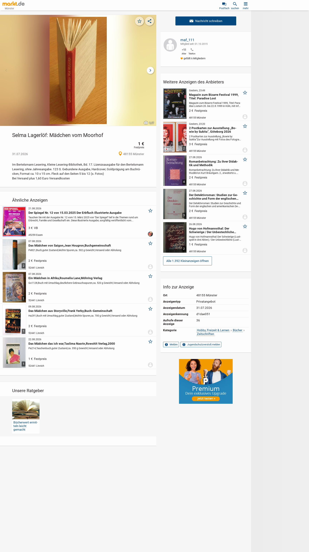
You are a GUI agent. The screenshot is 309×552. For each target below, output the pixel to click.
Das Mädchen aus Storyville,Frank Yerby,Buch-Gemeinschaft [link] (70, 311)
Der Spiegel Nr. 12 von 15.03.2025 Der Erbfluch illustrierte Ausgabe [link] (75, 212)
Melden (174, 344)
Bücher (237, 330)
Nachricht (205, 20)
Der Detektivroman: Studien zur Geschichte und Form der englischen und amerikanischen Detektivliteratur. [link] (213, 196)
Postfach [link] (224, 8)
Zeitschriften (205, 334)
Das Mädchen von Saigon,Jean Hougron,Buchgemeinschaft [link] (69, 245)
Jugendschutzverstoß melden (203, 344)
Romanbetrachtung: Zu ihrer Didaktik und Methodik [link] (213, 163)
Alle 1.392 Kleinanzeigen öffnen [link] (187, 261)
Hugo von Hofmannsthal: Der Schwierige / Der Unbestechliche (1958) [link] (211, 230)
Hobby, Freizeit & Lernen (213, 330)
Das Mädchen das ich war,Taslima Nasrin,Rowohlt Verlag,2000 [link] (71, 343)
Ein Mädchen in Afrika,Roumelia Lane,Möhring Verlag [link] (65, 278)
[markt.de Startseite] (13, 3)
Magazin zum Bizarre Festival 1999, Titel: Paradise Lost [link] (214, 96)
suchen (235, 8)
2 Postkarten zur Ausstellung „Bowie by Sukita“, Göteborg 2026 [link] (212, 129)
